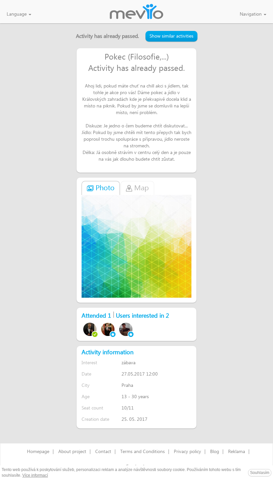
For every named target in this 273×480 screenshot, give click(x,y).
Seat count (92, 407)
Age (86, 396)
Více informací (35, 475)
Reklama (236, 451)
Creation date (95, 419)
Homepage (38, 451)
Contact (103, 451)
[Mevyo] (136, 12)
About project (72, 451)
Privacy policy (187, 451)
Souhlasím (259, 472)
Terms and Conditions (142, 451)
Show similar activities (171, 36)
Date (86, 374)
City (86, 385)
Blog (214, 451)
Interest (89, 362)
